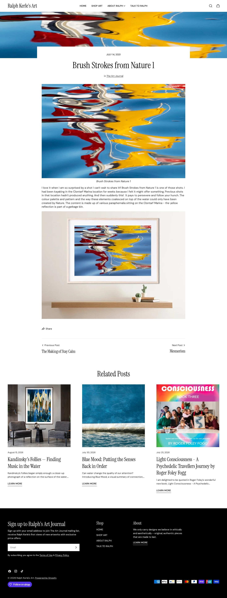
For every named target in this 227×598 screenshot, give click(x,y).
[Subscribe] (76, 547)
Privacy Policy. (62, 555)
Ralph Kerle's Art (22, 5)
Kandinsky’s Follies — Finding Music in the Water (34, 462)
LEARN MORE (140, 542)
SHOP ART (101, 535)
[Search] (211, 6)
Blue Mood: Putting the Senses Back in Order (108, 462)
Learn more (15, 483)
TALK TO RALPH (104, 546)
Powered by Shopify (46, 578)
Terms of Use (46, 555)
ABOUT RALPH (104, 540)
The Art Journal (115, 76)
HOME (99, 529)
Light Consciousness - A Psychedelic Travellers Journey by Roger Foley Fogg (185, 466)
